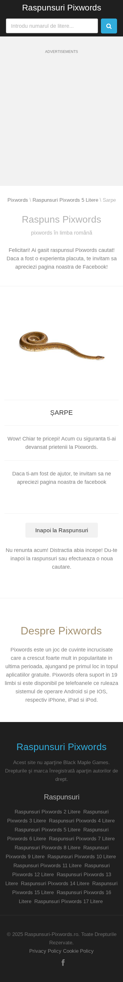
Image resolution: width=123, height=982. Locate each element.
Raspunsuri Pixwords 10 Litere (81, 856)
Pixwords (17, 200)
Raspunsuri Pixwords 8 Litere (47, 848)
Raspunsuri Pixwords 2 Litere (47, 812)
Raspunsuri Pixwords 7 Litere (82, 839)
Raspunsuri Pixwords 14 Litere (55, 883)
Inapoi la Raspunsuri (61, 530)
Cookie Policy (78, 951)
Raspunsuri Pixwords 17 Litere (68, 901)
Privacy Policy (45, 951)
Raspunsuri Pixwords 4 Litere (82, 821)
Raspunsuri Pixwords (61, 7)
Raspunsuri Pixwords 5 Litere (65, 200)
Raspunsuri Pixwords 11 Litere (47, 865)
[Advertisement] (61, 124)
